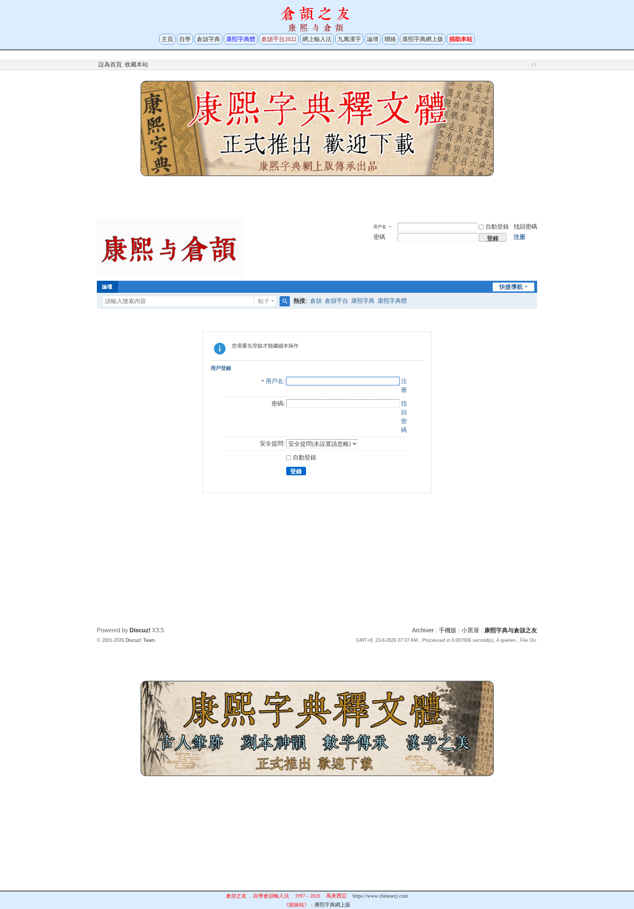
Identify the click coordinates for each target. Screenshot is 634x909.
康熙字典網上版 (422, 39)
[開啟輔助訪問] (527, 64)
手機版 (447, 630)
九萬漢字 (349, 39)
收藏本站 (136, 64)
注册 (519, 237)
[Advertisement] (317, 195)
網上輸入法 (317, 39)
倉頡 (316, 301)
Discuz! (140, 630)
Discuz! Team (140, 640)
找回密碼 (525, 226)
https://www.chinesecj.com (380, 896)
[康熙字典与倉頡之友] (170, 247)
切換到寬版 (534, 64)
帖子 (264, 301)
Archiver (423, 630)
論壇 (373, 39)
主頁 (167, 39)
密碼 (379, 237)
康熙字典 (363, 301)
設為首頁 (110, 64)
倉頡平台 (336, 301)
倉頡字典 (208, 39)
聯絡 (390, 39)
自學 (185, 39)
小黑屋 (470, 630)
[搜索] (285, 301)
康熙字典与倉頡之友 (510, 630)
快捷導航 (511, 287)
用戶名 (379, 226)
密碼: (278, 403)
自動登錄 (497, 226)
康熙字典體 (392, 301)
